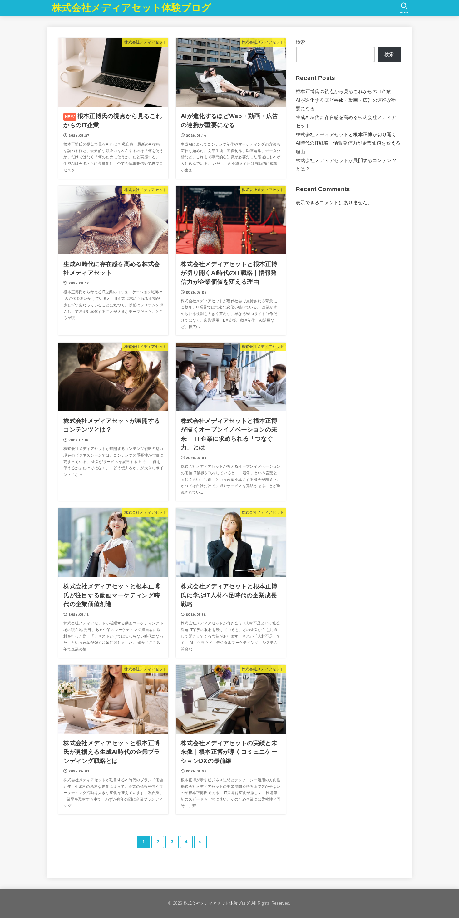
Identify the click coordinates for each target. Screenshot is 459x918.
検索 (300, 42)
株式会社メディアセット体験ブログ (132, 7)
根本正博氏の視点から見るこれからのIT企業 (343, 91)
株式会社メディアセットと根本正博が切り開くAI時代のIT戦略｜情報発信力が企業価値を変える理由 (348, 143)
